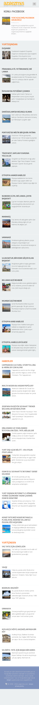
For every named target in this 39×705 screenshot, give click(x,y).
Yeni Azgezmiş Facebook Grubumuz (22, 19)
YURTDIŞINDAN (9, 44)
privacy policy (19, 686)
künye (31, 684)
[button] (34, 4)
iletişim (9, 680)
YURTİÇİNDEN (9, 542)
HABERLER (7, 361)
